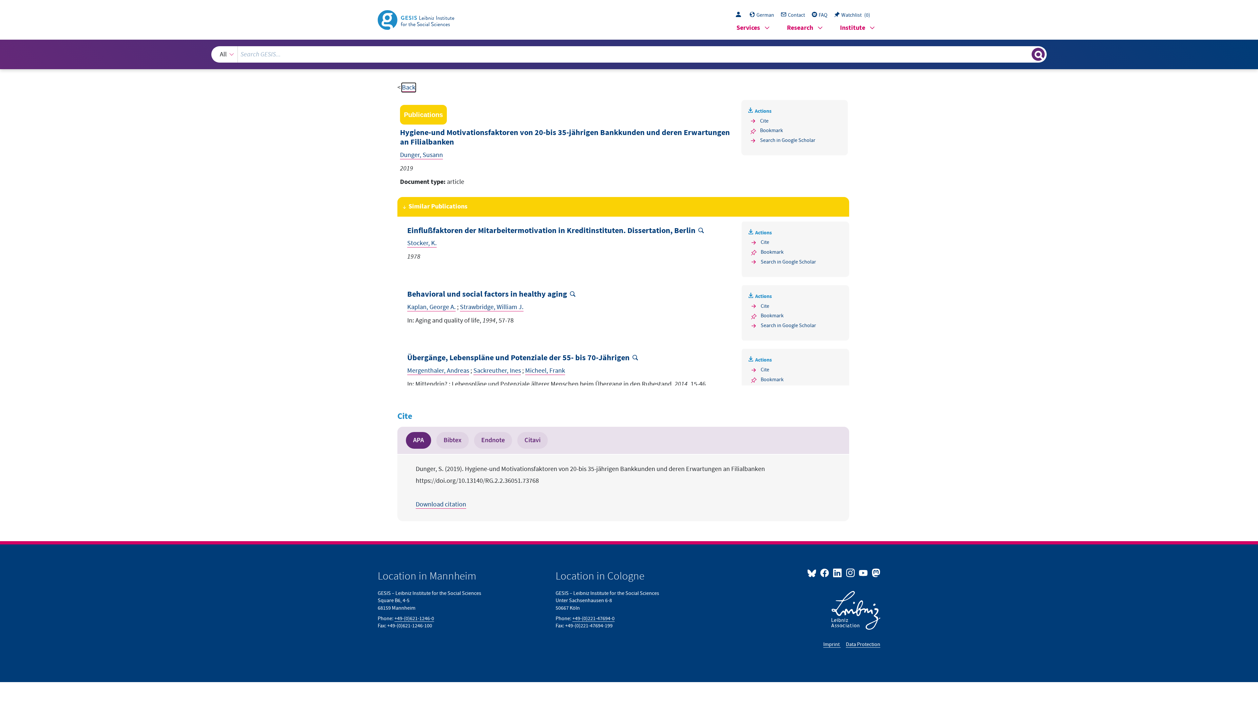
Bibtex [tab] (453, 440)
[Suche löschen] (1026, 54)
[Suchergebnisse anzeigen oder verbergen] (1038, 54)
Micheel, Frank (545, 370)
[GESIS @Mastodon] (875, 572)
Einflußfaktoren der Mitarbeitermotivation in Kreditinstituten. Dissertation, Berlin (551, 231)
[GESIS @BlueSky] (813, 572)
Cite (764, 121)
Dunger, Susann (421, 155)
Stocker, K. (422, 243)
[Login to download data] (740, 15)
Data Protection (863, 644)
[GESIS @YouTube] (863, 572)
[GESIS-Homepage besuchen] (417, 19)
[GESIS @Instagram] (850, 572)
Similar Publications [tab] (438, 206)
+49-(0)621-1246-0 (414, 618)
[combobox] (629, 54)
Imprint (832, 644)
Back (408, 87)
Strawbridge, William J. (492, 307)
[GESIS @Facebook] (825, 572)
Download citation (441, 504)
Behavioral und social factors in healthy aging (487, 294)
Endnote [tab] (493, 440)
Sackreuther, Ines (497, 370)
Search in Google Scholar (787, 140)
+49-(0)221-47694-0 (593, 618)
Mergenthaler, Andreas (438, 370)
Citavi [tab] (532, 440)
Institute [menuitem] (852, 28)
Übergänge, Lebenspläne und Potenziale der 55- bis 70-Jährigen (518, 358)
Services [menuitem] (748, 28)
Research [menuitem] (800, 28)
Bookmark (771, 130)
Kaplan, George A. (431, 307)
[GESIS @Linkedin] (837, 572)
